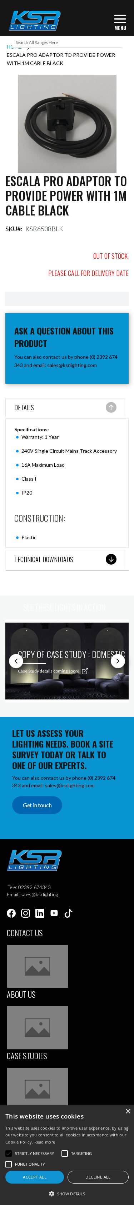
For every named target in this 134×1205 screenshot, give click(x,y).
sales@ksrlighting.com (72, 365)
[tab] (65, 408)
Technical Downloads (43, 559)
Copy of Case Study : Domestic (71, 654)
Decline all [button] (97, 1177)
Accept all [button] (34, 1177)
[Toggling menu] (120, 21)
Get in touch (37, 805)
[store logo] (34, 20)
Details (24, 407)
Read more (44, 1142)
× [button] (127, 1111)
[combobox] (67, 42)
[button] (67, 1193)
